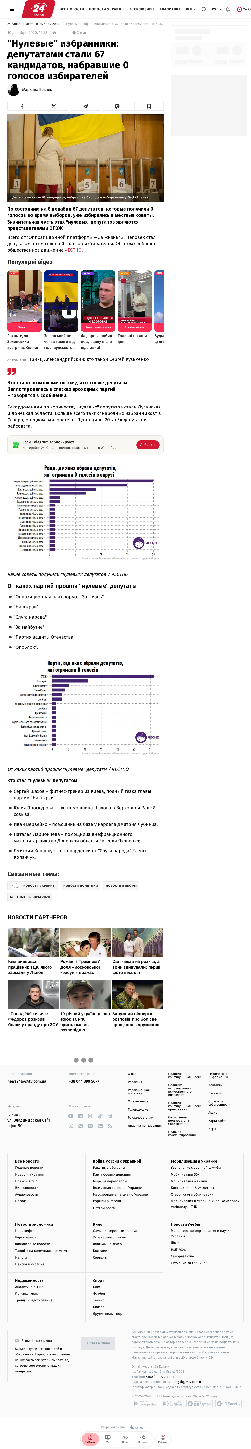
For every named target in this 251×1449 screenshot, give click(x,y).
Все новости (72, 9)
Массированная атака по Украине (120, 1194)
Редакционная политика (139, 1092)
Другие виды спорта (109, 1314)
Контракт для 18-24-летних (192, 1188)
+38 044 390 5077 (84, 1081)
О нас (132, 1074)
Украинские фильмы (109, 1237)
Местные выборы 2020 (42, 24)
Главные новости (29, 1168)
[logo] (39, 9)
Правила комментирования (182, 1133)
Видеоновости (26, 1188)
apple (172, 1403)
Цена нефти (25, 1231)
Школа (176, 1243)
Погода (21, 1201)
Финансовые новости (32, 1244)
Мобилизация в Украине (194, 1161)
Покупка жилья (27, 1294)
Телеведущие (138, 1109)
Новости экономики (34, 1224)
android (145, 1403)
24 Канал (14, 24)
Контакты (215, 1085)
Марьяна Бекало (37, 90)
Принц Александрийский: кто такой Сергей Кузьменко (88, 359)
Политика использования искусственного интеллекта (180, 1090)
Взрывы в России (107, 1201)
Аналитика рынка (29, 1287)
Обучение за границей (189, 1263)
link (70, 1116)
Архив (212, 1112)
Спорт (98, 1280)
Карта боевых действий (112, 1174)
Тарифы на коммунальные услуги (42, 1251)
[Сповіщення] (227, 9)
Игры (191, 9)
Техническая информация (218, 1075)
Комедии (100, 1251)
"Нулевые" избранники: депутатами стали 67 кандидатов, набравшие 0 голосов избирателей (113, 24)
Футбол (99, 1294)
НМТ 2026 (178, 1250)
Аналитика (170, 9)
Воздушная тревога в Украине (117, 1188)
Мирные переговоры (110, 1181)
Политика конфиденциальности (184, 1075)
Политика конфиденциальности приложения (184, 1106)
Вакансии (215, 1093)
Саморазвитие (182, 1256)
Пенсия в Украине (29, 1264)
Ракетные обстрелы (109, 1168)
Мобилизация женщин (189, 1181)
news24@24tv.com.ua (26, 1081)
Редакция (135, 1082)
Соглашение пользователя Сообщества (178, 1120)
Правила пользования (145, 1125)
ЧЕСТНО (73, 250)
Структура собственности (219, 1103)
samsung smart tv (228, 1403)
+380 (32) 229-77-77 (160, 1377)
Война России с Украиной (117, 1161)
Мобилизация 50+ (185, 1174)
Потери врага (104, 1208)
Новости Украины (107, 9)
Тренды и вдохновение (33, 1300)
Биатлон (99, 1307)
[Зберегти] (149, 106)
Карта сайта (217, 1121)
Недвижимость (29, 1280)
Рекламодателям (140, 1117)
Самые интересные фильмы (115, 1231)
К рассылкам (98, 1343)
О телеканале (138, 1101)
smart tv (199, 1403)
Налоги (21, 1257)
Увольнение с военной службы (196, 1168)
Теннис (98, 1300)
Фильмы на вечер (107, 1244)
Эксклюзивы (142, 9)
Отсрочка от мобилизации (192, 1194)
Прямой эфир (26, 1181)
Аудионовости (26, 1194)
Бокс (96, 1287)
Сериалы (100, 1257)
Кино (97, 1224)
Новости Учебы (185, 1224)
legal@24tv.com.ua (188, 1382)
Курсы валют (25, 1237)
